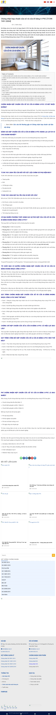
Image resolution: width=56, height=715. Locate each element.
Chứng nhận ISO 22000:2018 (8, 666)
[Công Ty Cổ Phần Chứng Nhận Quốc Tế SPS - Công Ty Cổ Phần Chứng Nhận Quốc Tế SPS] (13, 2)
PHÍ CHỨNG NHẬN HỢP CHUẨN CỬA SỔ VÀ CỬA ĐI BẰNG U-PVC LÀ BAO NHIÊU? (24, 100)
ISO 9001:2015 (6, 562)
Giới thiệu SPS (6, 676)
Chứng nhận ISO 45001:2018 (8, 664)
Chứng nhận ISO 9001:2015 (8, 658)
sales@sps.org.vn (7, 649)
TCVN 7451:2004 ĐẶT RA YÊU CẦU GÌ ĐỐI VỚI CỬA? (16, 83)
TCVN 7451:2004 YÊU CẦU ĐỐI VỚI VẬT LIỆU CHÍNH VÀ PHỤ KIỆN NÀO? (21, 81)
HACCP (4, 580)
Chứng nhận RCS (33, 661)
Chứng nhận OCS (33, 664)
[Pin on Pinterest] (32, 458)
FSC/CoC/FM (5, 568)
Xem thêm (4, 594)
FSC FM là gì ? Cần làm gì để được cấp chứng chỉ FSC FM (42, 486)
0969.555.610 (6, 651)
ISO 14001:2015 (6, 574)
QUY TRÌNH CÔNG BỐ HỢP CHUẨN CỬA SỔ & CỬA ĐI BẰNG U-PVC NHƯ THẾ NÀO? (24, 98)
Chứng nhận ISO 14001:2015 (8, 661)
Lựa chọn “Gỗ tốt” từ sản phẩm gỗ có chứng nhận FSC (42, 514)
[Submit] (53, 555)
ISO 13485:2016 (6, 571)
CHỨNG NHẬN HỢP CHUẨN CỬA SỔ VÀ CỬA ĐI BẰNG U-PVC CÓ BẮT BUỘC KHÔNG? (25, 76)
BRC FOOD (4, 585)
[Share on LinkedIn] (35, 458)
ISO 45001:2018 (6, 565)
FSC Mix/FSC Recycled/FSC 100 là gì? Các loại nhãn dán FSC (14, 543)
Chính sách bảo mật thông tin (10, 684)
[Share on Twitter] (26, 458)
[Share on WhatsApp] (21, 458)
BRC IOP (4, 582)
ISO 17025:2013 (6, 577)
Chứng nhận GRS (33, 658)
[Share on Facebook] (24, 458)
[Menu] (54, 2)
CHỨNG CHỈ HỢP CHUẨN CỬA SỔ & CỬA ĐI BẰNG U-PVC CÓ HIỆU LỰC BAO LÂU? (24, 96)
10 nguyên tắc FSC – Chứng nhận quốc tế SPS (41, 542)
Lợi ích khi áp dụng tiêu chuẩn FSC (10, 485)
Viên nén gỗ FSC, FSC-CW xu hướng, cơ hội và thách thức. (14, 514)
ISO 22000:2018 (6, 588)
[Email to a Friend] (29, 458)
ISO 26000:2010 (6, 591)
